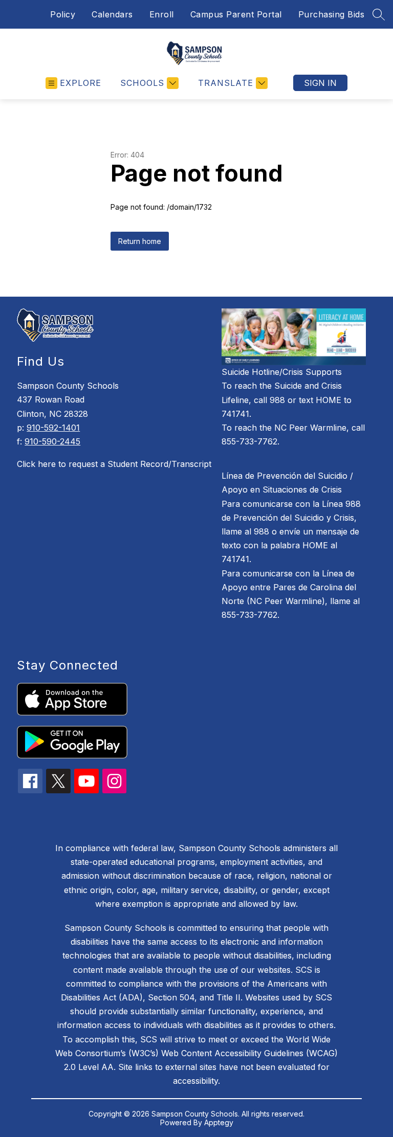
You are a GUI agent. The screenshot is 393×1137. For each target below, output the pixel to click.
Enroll (161, 14)
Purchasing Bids (331, 14)
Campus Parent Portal (236, 14)
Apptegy (218, 1122)
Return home (139, 241)
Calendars (112, 14)
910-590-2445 (52, 441)
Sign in (320, 83)
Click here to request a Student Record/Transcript (114, 464)
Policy (62, 14)
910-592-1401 (53, 427)
